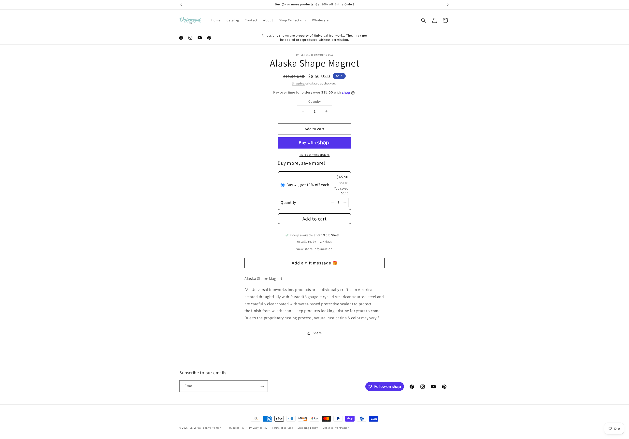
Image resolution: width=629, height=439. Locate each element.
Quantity (314, 101)
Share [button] (317, 333)
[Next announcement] (448, 4)
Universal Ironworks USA (205, 427)
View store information (314, 249)
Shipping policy (308, 427)
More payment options (315, 154)
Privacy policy (258, 427)
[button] (423, 20)
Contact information (336, 427)
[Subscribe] (262, 386)
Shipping (298, 83)
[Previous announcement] (181, 4)
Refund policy (235, 427)
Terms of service (282, 427)
